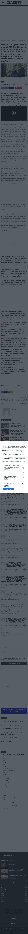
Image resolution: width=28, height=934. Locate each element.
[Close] (25, 443)
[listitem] (14, 465)
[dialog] (14, 467)
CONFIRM (8, 489)
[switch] (23, 468)
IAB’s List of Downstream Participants (15, 461)
